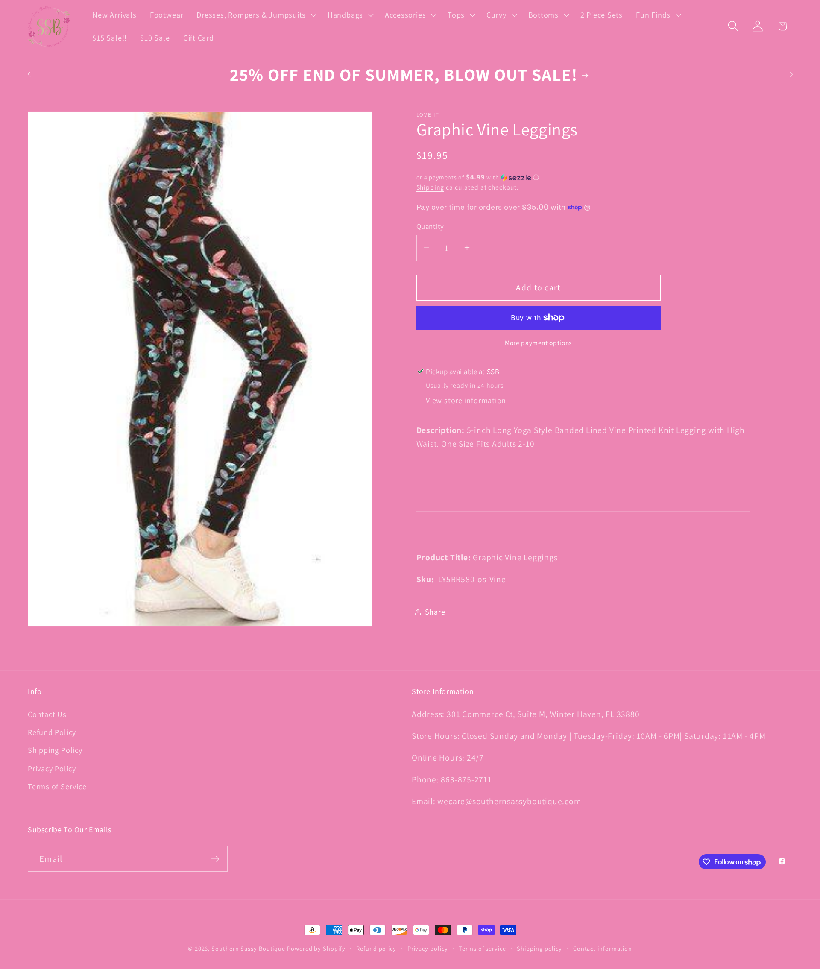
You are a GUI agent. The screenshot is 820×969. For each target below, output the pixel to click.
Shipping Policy (55, 750)
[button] (255, 14)
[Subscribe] (215, 859)
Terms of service (482, 948)
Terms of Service (57, 786)
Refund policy (376, 948)
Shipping (430, 187)
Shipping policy (539, 948)
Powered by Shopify (316, 948)
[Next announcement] (791, 74)
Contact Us (47, 714)
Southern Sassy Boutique (248, 948)
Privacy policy (427, 948)
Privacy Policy (52, 768)
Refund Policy (52, 732)
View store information (466, 400)
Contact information (602, 948)
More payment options (538, 342)
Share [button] (435, 611)
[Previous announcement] (29, 74)
